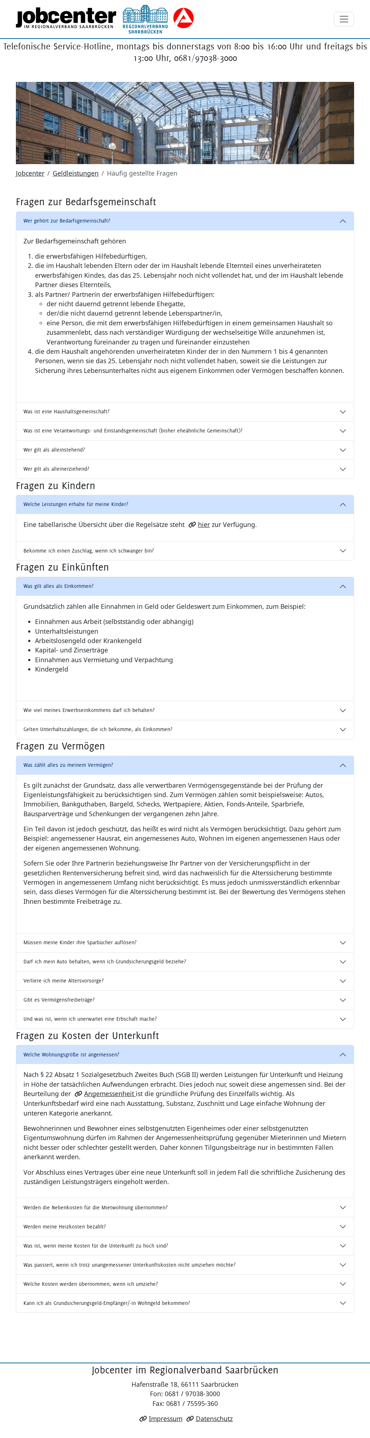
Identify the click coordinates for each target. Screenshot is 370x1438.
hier (204, 524)
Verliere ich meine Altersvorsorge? (63, 980)
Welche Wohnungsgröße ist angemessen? (71, 1054)
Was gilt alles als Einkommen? (58, 586)
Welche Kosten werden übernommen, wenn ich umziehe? (90, 1284)
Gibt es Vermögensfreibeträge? (59, 1000)
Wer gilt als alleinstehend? (54, 450)
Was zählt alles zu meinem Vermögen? (68, 765)
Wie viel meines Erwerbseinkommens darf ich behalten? (89, 710)
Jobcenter (30, 173)
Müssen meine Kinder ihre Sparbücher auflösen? (80, 942)
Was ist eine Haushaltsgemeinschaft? (66, 411)
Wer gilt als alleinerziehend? (56, 469)
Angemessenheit (110, 1093)
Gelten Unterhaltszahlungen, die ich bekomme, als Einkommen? (97, 729)
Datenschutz (214, 1418)
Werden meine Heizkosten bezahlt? (64, 1226)
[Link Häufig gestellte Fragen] (105, 19)
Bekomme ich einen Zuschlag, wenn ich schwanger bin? (88, 551)
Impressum (165, 1418)
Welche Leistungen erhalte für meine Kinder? (75, 504)
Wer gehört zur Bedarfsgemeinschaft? (66, 220)
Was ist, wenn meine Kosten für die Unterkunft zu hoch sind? (95, 1246)
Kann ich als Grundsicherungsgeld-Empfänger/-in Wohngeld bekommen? (106, 1303)
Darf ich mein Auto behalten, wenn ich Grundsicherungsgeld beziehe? (104, 961)
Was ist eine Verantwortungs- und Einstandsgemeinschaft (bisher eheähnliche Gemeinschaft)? (132, 430)
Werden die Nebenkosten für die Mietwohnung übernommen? (95, 1207)
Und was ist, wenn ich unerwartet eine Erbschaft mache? (90, 1019)
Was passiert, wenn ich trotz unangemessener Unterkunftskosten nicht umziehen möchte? (129, 1265)
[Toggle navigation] (344, 19)
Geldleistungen (76, 173)
